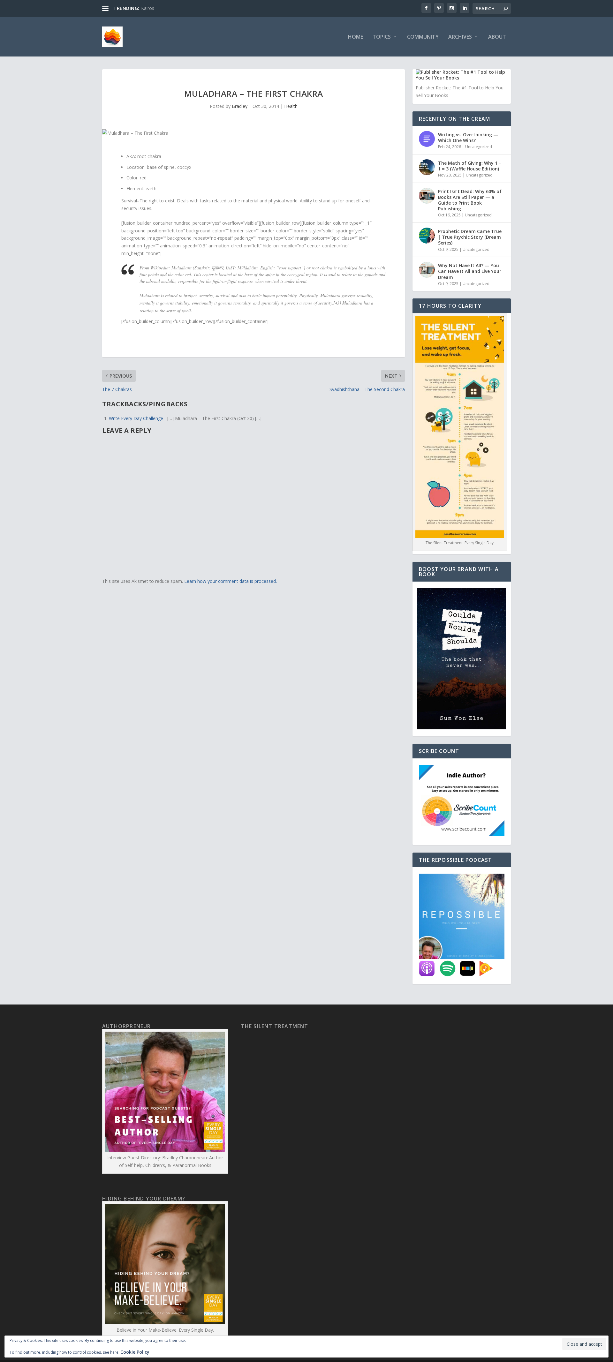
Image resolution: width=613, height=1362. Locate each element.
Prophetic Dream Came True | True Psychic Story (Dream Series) (470, 237)
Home (355, 37)
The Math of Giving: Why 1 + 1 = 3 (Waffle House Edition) (470, 166)
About (497, 37)
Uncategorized (478, 146)
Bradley (239, 106)
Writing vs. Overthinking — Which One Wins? (468, 137)
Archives (460, 37)
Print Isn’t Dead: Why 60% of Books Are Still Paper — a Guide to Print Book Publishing (470, 200)
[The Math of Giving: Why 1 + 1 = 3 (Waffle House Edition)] (427, 167)
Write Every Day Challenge (136, 418)
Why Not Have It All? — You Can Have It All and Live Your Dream (469, 271)
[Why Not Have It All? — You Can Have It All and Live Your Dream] (427, 270)
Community (423, 37)
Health (291, 106)
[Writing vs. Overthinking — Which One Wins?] (427, 139)
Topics (382, 37)
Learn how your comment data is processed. (230, 581)
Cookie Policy (134, 1352)
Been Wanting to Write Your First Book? (182, 8)
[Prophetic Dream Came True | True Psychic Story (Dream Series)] (427, 236)
